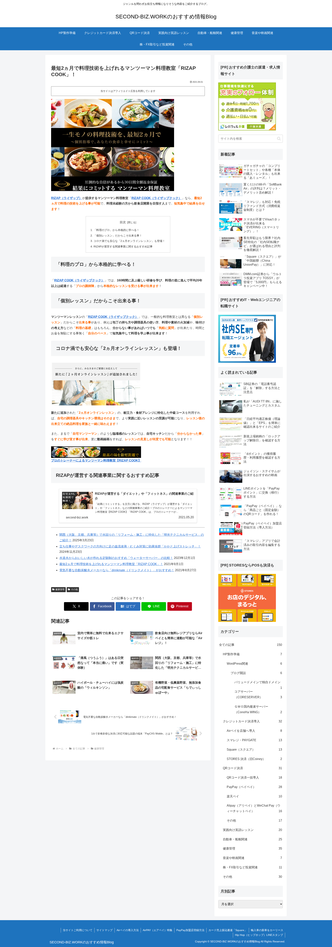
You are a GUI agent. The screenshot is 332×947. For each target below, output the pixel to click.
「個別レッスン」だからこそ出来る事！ (118, 235)
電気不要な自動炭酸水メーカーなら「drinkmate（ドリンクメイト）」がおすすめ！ (116, 570)
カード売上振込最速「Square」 (227, 930)
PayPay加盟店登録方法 (190, 930)
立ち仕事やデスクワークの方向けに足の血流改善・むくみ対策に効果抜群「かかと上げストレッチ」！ (130, 546)
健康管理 (60, 589)
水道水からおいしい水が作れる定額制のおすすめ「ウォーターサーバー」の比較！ (116, 558)
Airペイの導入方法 (128, 930)
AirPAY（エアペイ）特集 (157, 930)
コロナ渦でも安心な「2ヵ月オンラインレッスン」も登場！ (129, 240)
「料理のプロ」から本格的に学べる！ (116, 230)
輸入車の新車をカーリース (267, 930)
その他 (74, 589)
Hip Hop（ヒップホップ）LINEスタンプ (259, 934)
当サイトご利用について (77, 930)
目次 (123, 222)
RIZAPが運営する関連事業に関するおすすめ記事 (123, 246)
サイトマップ (104, 930)
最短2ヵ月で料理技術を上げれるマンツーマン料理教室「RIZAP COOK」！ (111, 564)
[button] (279, 138)
